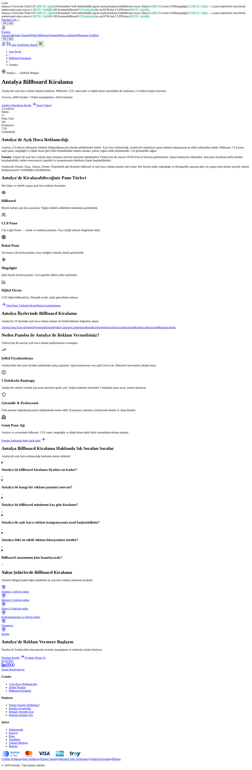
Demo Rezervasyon (13, 669)
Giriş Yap (15, 44)
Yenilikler (14, 739)
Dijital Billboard (39, 35)
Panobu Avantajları (20, 708)
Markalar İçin (85, 35)
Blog (96, 35)
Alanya (20, 327)
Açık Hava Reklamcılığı (23, 684)
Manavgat (151, 327)
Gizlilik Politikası (11, 759)
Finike (57, 327)
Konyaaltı (118, 327)
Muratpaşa (163, 327)
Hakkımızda (16, 729)
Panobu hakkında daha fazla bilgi (21, 440)
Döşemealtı (39, 327)
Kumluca (140, 327)
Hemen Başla (29, 44)
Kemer (101, 327)
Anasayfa (7, 35)
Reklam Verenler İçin (21, 711)
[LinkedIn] (3, 666)
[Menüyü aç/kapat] (40, 44)
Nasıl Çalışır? (44, 105)
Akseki (5, 327)
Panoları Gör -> (10, 19)
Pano (5, 32)
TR (4, 23)
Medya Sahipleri (67, 35)
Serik (173, 327)
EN (10, 23)
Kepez (109, 327)
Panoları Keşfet (10, 657)
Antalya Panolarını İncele (16, 105)
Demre (28, 327)
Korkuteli (129, 327)
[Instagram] (8, 666)
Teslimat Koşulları (100, 759)
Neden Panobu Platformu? (24, 705)
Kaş (94, 327)
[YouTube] (12, 666)
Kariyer (13, 732)
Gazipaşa (66, 327)
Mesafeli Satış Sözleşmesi (74, 759)
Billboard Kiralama (20, 58)
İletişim (13, 746)
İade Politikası (31, 759)
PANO (7, 661)
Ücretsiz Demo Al (35, 657)
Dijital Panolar (17, 687)
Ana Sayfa (15, 51)
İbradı (89, 327)
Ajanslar (53, 35)
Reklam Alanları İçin (21, 715)
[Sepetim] (8, 44)
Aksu (13, 327)
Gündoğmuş (78, 327)
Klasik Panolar (21, 35)
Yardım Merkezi (18, 742)
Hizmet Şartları (49, 759)
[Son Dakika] (3, 28)
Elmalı (49, 327)
